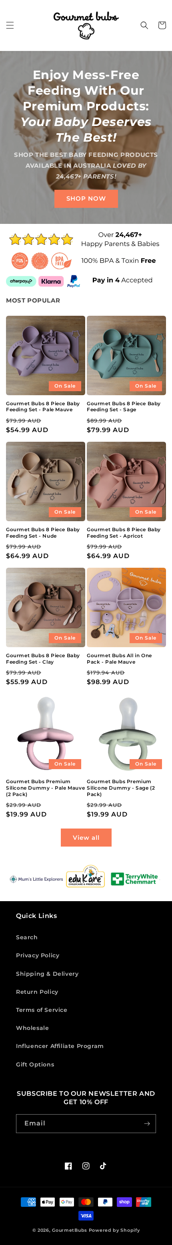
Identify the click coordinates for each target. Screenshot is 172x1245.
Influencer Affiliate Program (60, 1046)
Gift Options (35, 1064)
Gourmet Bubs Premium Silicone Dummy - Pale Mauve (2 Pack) (45, 787)
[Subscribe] (147, 1123)
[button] (10, 25)
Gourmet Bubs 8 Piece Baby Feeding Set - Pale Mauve (43, 406)
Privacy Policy (37, 955)
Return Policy (37, 991)
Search (27, 937)
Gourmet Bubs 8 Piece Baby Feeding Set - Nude (43, 532)
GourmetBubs (69, 1230)
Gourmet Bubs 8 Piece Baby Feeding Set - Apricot (124, 532)
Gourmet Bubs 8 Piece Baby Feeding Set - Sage (124, 406)
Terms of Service (42, 1009)
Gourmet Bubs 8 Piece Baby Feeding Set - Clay (43, 658)
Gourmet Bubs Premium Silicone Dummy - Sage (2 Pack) (121, 787)
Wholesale (32, 1028)
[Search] (144, 25)
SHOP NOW (86, 198)
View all (86, 837)
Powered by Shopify (114, 1230)
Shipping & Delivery (47, 973)
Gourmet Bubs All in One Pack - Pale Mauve (119, 658)
